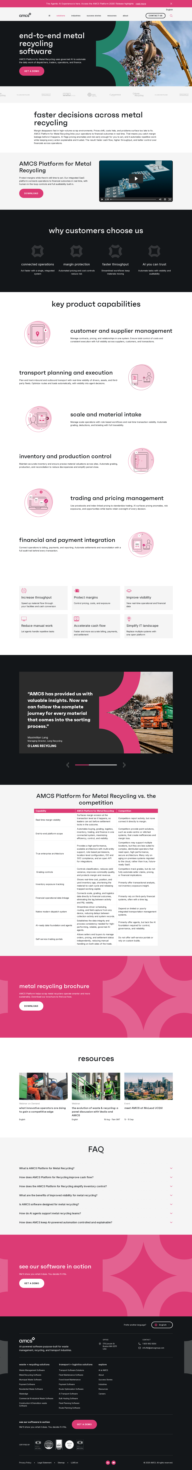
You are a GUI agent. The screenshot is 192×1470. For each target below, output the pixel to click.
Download (31, 193)
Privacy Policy (25, 1463)
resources (112, 16)
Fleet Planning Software (69, 1403)
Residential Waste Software (31, 1389)
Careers (102, 1394)
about (125, 16)
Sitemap (61, 1463)
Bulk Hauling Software (68, 1398)
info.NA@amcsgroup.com (153, 1348)
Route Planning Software (69, 1408)
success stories (94, 16)
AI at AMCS (103, 1370)
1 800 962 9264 (149, 1344)
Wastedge (23, 1394)
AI (49, 16)
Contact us (155, 16)
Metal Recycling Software (30, 1375)
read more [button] (141, 3)
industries (75, 16)
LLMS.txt (74, 1463)
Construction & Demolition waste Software (33, 1404)
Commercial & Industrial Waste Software (36, 1398)
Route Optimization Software (71, 1389)
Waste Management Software (32, 1370)
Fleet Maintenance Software (71, 1375)
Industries (103, 1384)
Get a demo (31, 71)
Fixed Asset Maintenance (70, 1379)
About (101, 1375)
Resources (103, 1389)
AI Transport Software (68, 1394)
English (169, 9)
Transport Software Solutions (71, 1370)
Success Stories (105, 1379)
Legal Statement (44, 1463)
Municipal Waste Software (30, 1379)
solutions (61, 16)
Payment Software (27, 1384)
